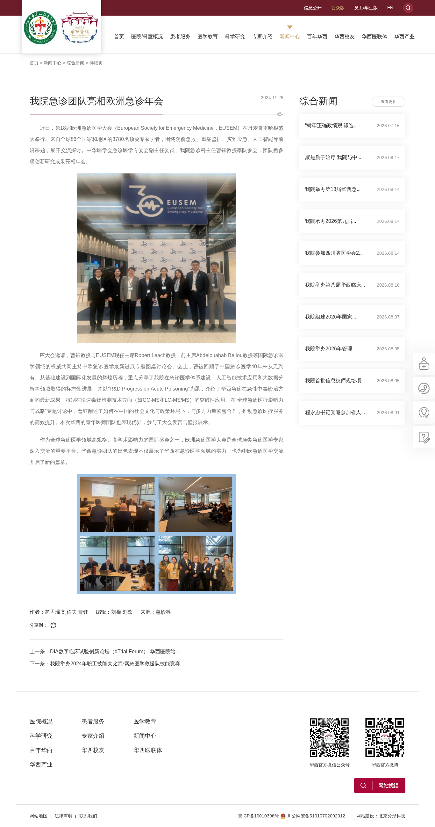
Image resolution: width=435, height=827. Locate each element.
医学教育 (207, 36)
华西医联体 (374, 36)
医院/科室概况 (147, 36)
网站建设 (365, 815)
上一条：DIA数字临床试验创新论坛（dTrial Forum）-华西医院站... (104, 651)
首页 (119, 36)
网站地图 (38, 815)
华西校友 (344, 36)
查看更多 (388, 101)
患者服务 (180, 36)
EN (390, 7)
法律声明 (63, 815)
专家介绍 (262, 36)
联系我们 (88, 815)
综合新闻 (75, 62)
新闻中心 (290, 36)
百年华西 (317, 36)
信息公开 (313, 7)
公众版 (338, 7)
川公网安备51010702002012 (316, 815)
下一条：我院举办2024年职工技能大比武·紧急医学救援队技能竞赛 (105, 663)
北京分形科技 (392, 815)
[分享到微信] (53, 625)
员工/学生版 (366, 7)
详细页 (96, 62)
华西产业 (404, 36)
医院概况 (41, 721)
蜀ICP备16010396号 (258, 815)
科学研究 (235, 36)
